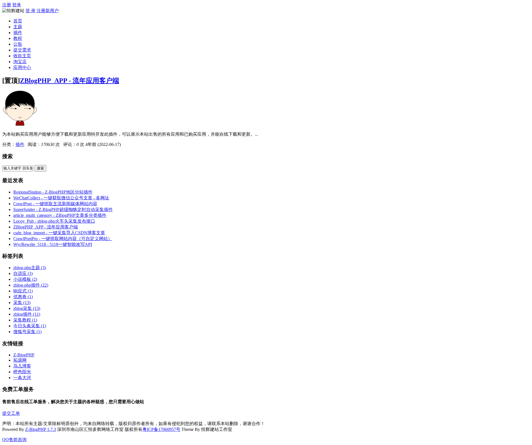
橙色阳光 (22, 371)
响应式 (23, 291)
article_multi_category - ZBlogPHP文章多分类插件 (59, 215)
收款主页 (22, 55)
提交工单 (11, 413)
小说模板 (25, 279)
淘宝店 (20, 61)
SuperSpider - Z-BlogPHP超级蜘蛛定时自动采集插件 (63, 209)
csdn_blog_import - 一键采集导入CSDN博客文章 (59, 232)
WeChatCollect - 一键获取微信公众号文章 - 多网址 (61, 198)
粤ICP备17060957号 (161, 429)
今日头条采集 (29, 325)
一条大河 (22, 377)
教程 (17, 38)
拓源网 (20, 360)
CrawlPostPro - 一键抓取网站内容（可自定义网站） (62, 238)
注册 (6, 4)
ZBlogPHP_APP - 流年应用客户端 (69, 80)
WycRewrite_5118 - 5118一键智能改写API (52, 244)
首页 (17, 21)
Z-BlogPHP (23, 355)
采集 (21, 302)
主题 (17, 26)
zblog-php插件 (30, 285)
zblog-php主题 (29, 267)
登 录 (30, 10)
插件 (17, 32)
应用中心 (22, 67)
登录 (16, 4)
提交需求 (22, 50)
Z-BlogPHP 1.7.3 (40, 429)
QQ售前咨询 (14, 439)
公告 (17, 44)
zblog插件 (26, 314)
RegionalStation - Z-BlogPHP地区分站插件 (53, 192)
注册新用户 (48, 10)
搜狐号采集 (27, 331)
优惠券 (23, 296)
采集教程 (25, 320)
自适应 (23, 273)
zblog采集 (26, 308)
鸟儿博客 (22, 366)
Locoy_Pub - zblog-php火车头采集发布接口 (54, 221)
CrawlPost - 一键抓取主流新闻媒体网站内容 (55, 203)
